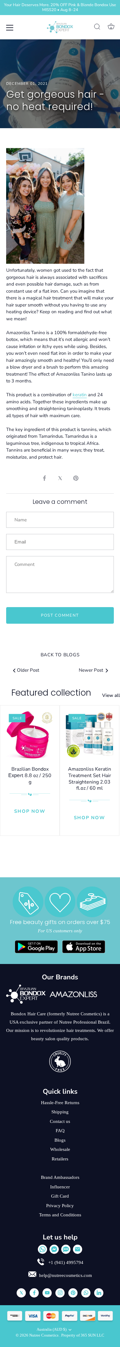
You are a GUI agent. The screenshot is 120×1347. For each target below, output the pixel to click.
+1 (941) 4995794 (65, 1262)
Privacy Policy (60, 1205)
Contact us (60, 1121)
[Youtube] (47, 1293)
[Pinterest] (73, 1293)
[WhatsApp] (42, 1249)
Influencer (60, 1186)
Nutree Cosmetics (44, 1335)
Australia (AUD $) (51, 1329)
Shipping (60, 1111)
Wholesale (60, 1149)
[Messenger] (54, 1249)
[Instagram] (60, 1293)
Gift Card (60, 1196)
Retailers (60, 1158)
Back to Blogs (60, 655)
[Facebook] (34, 1293)
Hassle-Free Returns (60, 1102)
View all (111, 695)
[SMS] (65, 1249)
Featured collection (51, 693)
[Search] (97, 28)
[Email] (77, 1249)
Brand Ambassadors (60, 1177)
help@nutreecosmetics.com (65, 1275)
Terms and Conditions (60, 1214)
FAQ (60, 1130)
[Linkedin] (98, 1293)
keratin (80, 395)
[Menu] (10, 27)
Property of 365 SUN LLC (82, 1335)
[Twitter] (21, 1293)
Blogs (60, 1140)
